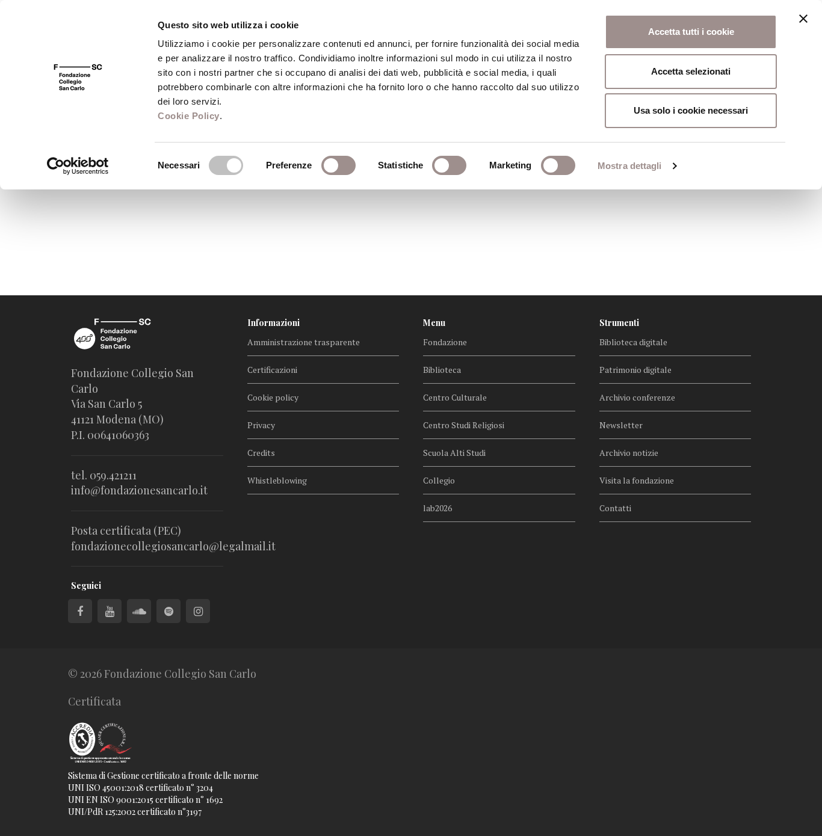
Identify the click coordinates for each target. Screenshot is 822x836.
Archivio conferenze (637, 397)
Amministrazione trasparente (303, 342)
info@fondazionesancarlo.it (139, 490)
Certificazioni (272, 369)
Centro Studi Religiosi (463, 425)
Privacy (261, 425)
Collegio (439, 480)
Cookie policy (272, 397)
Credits (261, 452)
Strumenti (619, 322)
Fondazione (445, 342)
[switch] (338, 165)
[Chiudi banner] (803, 18)
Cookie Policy (189, 116)
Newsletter (621, 425)
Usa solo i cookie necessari (691, 110)
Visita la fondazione (636, 480)
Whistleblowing (277, 480)
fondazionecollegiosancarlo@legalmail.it (173, 546)
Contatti (615, 508)
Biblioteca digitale (633, 342)
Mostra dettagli (630, 166)
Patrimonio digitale (635, 369)
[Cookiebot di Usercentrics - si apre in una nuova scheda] (78, 166)
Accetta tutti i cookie (691, 31)
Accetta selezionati (691, 71)
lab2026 (437, 508)
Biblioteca (442, 369)
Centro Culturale (455, 397)
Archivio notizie (628, 452)
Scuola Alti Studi (454, 452)
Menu (434, 322)
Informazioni (273, 322)
